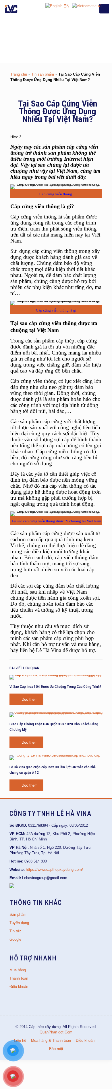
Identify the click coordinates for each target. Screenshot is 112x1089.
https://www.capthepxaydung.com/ (54, 869)
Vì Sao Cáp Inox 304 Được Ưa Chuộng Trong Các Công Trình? (55, 686)
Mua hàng (17, 970)
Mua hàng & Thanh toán (51, 1040)
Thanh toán (18, 978)
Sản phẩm (17, 914)
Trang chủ (18, 74)
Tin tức (15, 931)
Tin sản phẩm (42, 74)
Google (15, 939)
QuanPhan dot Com (56, 1032)
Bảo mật (56, 1049)
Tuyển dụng (19, 923)
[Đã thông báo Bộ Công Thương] (11, 887)
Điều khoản (18, 986)
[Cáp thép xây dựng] (11, 8)
